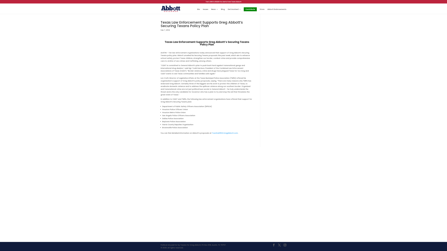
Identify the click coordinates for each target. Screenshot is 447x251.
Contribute (250, 9)
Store (262, 9)
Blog (223, 9)
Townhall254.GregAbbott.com (225, 133)
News (213, 9)
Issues (205, 9)
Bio (198, 9)
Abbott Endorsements (276, 9)
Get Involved (233, 9)
